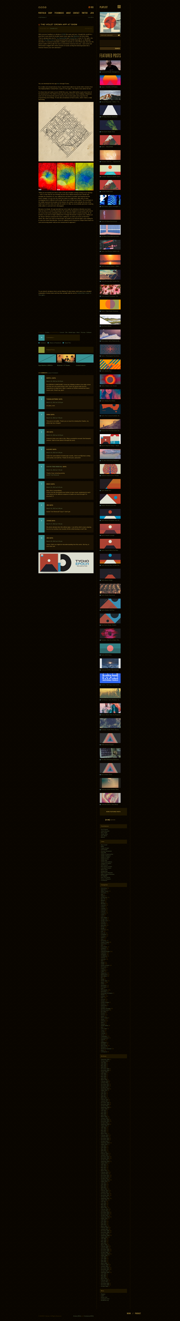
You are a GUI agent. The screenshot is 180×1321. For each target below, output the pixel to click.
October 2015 (104, 1122)
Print (102, 997)
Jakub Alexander (105, 831)
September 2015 (105, 1124)
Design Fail (104, 919)
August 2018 (104, 1071)
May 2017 (103, 1095)
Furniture (103, 936)
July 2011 (103, 1201)
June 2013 (103, 1166)
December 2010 (105, 1212)
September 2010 (105, 1217)
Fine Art (103, 933)
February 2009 (104, 1246)
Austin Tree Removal (54, 466)
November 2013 (105, 1158)
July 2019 (103, 1062)
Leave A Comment (53, 373)
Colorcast (103, 909)
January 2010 (104, 1229)
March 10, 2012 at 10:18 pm (54, 381)
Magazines (104, 973)
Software (88, 332)
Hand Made (104, 946)
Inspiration (103, 953)
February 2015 (104, 1135)
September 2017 (105, 1089)
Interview (103, 959)
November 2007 (105, 1269)
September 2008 (105, 1254)
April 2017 (103, 1096)
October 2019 (104, 1061)
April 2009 (103, 1243)
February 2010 (104, 1227)
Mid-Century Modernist (107, 872)
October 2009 (104, 1234)
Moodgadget (104, 875)
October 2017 (104, 1087)
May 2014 (103, 1149)
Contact (76, 13)
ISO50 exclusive (105, 965)
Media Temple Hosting (110, 820)
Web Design (104, 1045)
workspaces (104, 1051)
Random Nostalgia (105, 1008)
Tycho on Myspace (106, 879)
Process (83, 332)
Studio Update (104, 1025)
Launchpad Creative (106, 868)
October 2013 (104, 1159)
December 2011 (105, 1193)
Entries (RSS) (77, 1316)
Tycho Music (59, 13)
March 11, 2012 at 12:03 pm (54, 402)
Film (66, 332)
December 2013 (105, 1156)
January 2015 (104, 1136)
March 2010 (104, 1226)
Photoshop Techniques (107, 993)
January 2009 (104, 1247)
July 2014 (103, 1146)
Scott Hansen (104, 829)
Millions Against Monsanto (107, 874)
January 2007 (104, 1281)
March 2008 (104, 1263)
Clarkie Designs (105, 848)
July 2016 (103, 1110)
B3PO (102, 846)
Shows (102, 1019)
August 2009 (104, 1237)
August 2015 (104, 1126)
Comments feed (105, 1298)
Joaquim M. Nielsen (106, 863)
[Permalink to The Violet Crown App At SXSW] (57, 24)
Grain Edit (103, 852)
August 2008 (104, 1255)
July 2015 (103, 1127)
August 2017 (104, 1090)
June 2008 (103, 1258)
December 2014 (105, 1138)
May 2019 (103, 1065)
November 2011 (105, 1195)
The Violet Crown (49, 40)
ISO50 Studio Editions (106, 862)
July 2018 (103, 1073)
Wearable (103, 1044)
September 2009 (105, 1235)
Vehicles (103, 1039)
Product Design (105, 1002)
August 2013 (104, 1163)
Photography (104, 990)
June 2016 (103, 1112)
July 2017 (103, 1092)
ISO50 (102, 963)
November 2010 (105, 1214)
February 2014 (104, 1153)
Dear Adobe (104, 917)
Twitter (84, 13)
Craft (102, 916)
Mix (102, 977)
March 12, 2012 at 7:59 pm (54, 418)
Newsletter (104, 985)
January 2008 (104, 1266)
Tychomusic (104, 880)
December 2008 (105, 1249)
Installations (104, 956)
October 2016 (104, 1105)
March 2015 (104, 1133)
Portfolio (42, 13)
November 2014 (105, 1139)
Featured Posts (110, 55)
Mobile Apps (72, 332)
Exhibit (102, 928)
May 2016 (103, 1113)
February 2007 (104, 1280)
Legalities (103, 970)
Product (103, 1001)
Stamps (103, 1024)
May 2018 (103, 1076)
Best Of (103, 899)
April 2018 (103, 1078)
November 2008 (105, 1251)
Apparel (103, 896)
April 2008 (103, 1261)
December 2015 (105, 1119)
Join (92, 13)
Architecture (104, 897)
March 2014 (104, 1152)
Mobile (102, 979)
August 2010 (104, 1218)
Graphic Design (105, 942)
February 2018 (104, 1081)
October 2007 (104, 1271)
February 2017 (104, 1099)
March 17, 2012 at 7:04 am (54, 524)
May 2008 (103, 1260)
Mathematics (104, 974)
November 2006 (105, 1284)
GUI (102, 945)
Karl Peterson (104, 865)
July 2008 (103, 1257)
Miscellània (104, 976)
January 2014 (104, 1155)
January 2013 (104, 1173)
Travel (102, 1030)
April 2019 (103, 1067)
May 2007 (103, 1275)
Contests (103, 913)
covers (102, 914)
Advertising (104, 888)
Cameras (103, 905)
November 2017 (105, 1085)
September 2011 (105, 1198)
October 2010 (104, 1215)
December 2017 (105, 1084)
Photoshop (103, 991)
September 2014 (105, 1142)
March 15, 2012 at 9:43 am (54, 487)
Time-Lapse (104, 1028)
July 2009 (103, 1238)
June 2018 (103, 1075)
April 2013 (103, 1169)
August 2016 (104, 1108)
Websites (103, 1047)
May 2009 (103, 1241)
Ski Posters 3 (42, 17)
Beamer (103, 837)
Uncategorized (104, 1038)
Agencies (103, 889)
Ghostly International (106, 851)
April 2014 (103, 1150)
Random (103, 1007)
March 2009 (104, 1244)
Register (103, 1294)
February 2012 (104, 1190)
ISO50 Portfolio (105, 859)
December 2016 (105, 1102)
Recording (103, 1011)
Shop (50, 13)
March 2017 (104, 1098)
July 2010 (103, 1220)
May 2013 (103, 1167)
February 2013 (104, 1172)
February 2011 (104, 1209)
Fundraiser (103, 934)
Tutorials (103, 1033)
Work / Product (134, 1313)
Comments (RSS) (89, 1316)
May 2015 (103, 1130)
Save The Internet (105, 877)
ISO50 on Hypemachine (107, 854)
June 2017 (103, 1093)
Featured (103, 929)
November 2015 (105, 1121)
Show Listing (104, 1017)
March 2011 (104, 1207)
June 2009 (103, 1240)
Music (78, 332)
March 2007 (104, 1278)
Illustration (103, 950)
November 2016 (105, 1104)
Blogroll (103, 900)
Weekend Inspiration (106, 1048)
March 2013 (104, 1170)
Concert (62, 332)
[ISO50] (44, 7)
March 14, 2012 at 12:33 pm (54, 435)
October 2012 (104, 1178)
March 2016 (104, 1116)
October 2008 (104, 1252)
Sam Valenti (104, 835)
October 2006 (104, 1286)
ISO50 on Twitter (105, 857)
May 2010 (103, 1223)
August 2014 (104, 1144)
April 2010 (103, 1224)
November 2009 (105, 1232)
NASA (102, 984)
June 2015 (103, 1129)
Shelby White (104, 834)
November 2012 (105, 1177)
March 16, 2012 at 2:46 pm (54, 508)
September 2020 (105, 1059)
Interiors (103, 957)
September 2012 (105, 1180)
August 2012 (104, 1181)
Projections (104, 1005)
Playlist (110, 6)
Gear (102, 939)
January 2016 (104, 1118)
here (58, 83)
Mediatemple (104, 871)
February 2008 (104, 1264)
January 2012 (104, 1192)
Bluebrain (76, 36)
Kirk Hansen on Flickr (106, 866)
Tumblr (103, 1031)
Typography (104, 1036)
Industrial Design (105, 951)
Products (103, 1004)
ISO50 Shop (104, 860)
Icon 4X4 (90, 17)
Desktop (103, 922)
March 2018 (104, 1079)
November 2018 (105, 1070)
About (68, 13)
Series (102, 1016)
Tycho (102, 1034)
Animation (103, 892)
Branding (103, 903)
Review (103, 1013)
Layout (102, 968)
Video (102, 1041)
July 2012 (103, 1183)
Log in (102, 1295)
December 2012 (105, 1175)
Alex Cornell (104, 832)
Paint (102, 988)
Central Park (73, 38)
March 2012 (104, 1189)
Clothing (103, 908)
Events (103, 926)
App (102, 894)
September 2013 (105, 1161)
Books (102, 902)
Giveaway (103, 940)
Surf (102, 1027)
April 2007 (103, 1277)
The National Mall (61, 38)
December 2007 (105, 1268)
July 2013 (103, 1164)
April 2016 (103, 1115)
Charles (54, 28)
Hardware (103, 948)
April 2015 (103, 1132)
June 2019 (103, 1064)
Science (103, 1014)
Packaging (103, 987)
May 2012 (103, 1186)
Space (102, 1022)
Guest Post (104, 943)
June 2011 (103, 1203)
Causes (103, 906)
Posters (103, 996)
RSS (91, 7)
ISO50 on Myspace (106, 855)
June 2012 (103, 1184)
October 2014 (104, 1141)
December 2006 (105, 1283)
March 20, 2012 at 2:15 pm (54, 541)
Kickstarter (104, 967)
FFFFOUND (104, 849)
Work (102, 1050)
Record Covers (105, 1010)
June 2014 (103, 1147)
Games (103, 937)
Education (103, 925)
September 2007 (105, 1272)
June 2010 (103, 1221)
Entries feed (104, 1297)
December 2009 (105, 1230)
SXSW (64, 34)
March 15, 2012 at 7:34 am (54, 470)
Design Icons (104, 920)
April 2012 (103, 1187)
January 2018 (104, 1082)
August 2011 (104, 1200)
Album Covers (104, 891)
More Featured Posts (113, 811)
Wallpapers (104, 1042)
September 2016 (105, 1107)
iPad (102, 960)
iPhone (102, 962)
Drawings (103, 923)
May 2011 (103, 1204)
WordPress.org (105, 1300)
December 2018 (105, 1068)
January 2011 (104, 1210)
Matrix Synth (104, 869)
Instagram (103, 954)
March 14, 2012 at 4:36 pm (54, 452)
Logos (102, 971)
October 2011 (104, 1196)
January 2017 (104, 1101)
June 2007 (103, 1274)
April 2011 (103, 1206)
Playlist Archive (110, 35)
